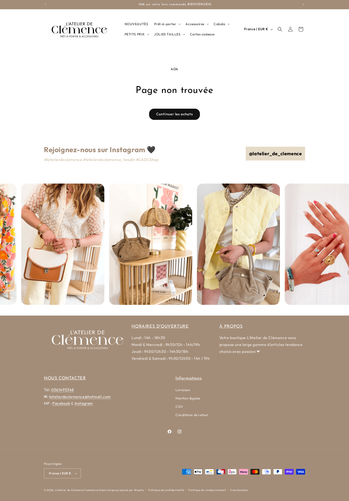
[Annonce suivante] (303, 4)
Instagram (84, 403)
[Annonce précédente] (45, 4)
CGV (179, 406)
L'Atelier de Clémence (69, 490)
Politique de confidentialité (166, 490)
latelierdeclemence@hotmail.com (80, 396)
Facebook (61, 403)
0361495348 (62, 389)
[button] (167, 24)
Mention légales (187, 398)
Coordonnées (239, 490)
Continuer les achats (174, 114)
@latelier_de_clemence (275, 153)
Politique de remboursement (207, 490)
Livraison (182, 390)
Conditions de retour (191, 415)
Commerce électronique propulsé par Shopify (114, 490)
